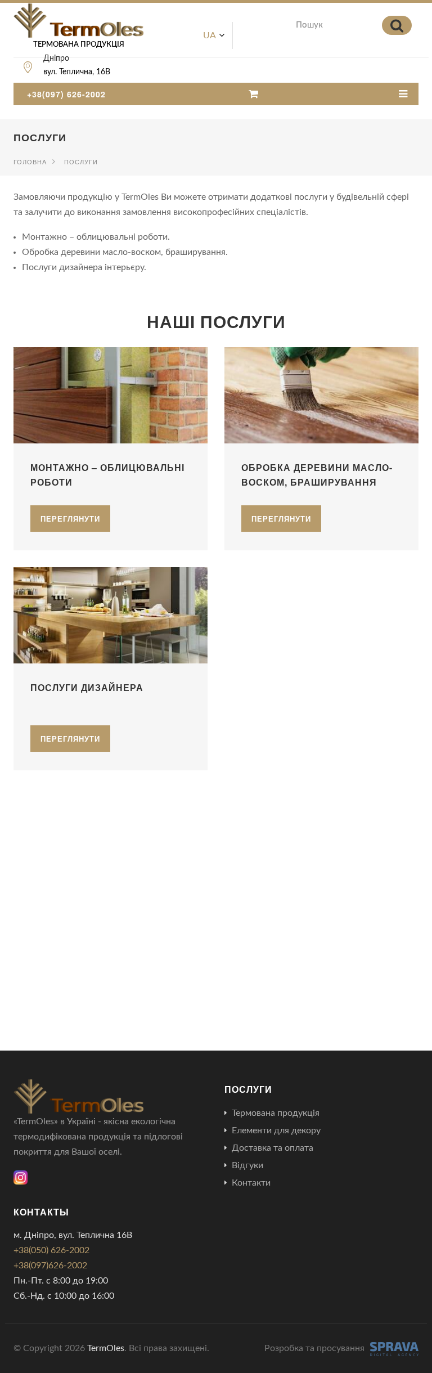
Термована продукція (276, 1113)
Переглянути (70, 518)
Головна (30, 161)
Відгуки (247, 1165)
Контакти (251, 1182)
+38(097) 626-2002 (66, 94)
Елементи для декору (276, 1130)
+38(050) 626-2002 (51, 1250)
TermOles (105, 1348)
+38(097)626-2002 (50, 1265)
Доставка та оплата (272, 1147)
